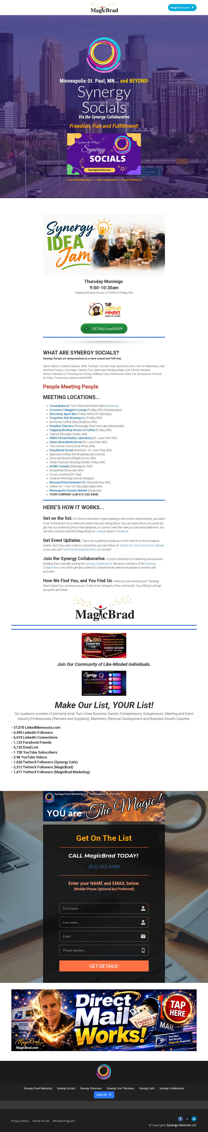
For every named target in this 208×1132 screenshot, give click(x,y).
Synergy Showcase (91, 1088)
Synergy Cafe (147, 1088)
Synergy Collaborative (171, 1088)
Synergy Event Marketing (38, 1088)
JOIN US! (101, 1094)
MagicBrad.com (179, 7)
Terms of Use (40, 1121)
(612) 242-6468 (104, 866)
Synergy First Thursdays (120, 1088)
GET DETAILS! (104, 966)
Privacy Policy (20, 1121)
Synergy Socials (66, 1088)
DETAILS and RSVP (107, 328)
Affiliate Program (63, 1121)
